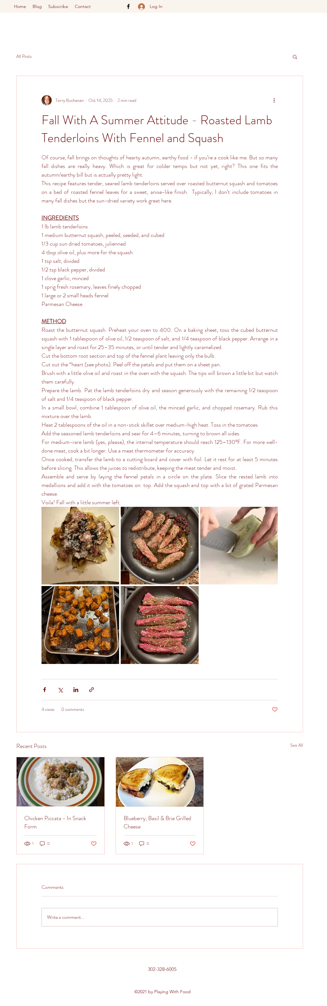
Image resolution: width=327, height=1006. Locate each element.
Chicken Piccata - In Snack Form (55, 822)
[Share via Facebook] (45, 690)
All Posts (24, 56)
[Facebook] (128, 6)
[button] (295, 56)
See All (296, 745)
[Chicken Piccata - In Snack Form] (60, 781)
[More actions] (274, 100)
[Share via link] (91, 690)
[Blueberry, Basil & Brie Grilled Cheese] (160, 782)
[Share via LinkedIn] (76, 690)
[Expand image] (80, 545)
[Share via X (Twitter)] (60, 690)
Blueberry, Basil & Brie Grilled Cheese (157, 822)
